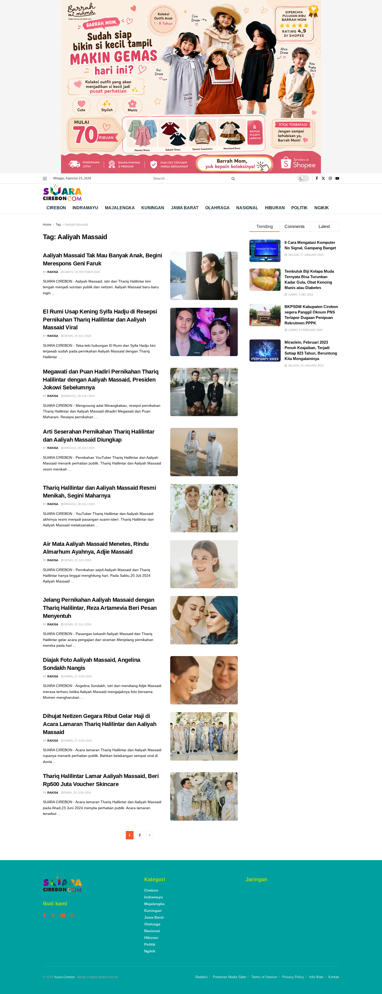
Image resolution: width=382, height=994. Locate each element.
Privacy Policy (293, 977)
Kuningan (152, 208)
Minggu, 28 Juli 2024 (79, 395)
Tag (58, 224)
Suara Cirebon (64, 977)
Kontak (333, 977)
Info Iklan (316, 977)
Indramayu (85, 208)
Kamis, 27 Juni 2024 (77, 676)
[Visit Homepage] (62, 193)
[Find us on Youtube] (337, 178)
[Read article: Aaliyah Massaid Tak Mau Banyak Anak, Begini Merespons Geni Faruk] (204, 276)
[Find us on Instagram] (330, 178)
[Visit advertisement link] (191, 86)
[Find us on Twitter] (323, 178)
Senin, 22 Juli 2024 (77, 560)
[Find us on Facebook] (317, 178)
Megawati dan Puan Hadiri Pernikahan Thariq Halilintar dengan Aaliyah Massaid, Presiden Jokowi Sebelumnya (101, 379)
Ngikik (321, 208)
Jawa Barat (185, 208)
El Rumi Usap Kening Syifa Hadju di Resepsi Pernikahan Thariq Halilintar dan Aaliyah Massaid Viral (100, 319)
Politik (299, 208)
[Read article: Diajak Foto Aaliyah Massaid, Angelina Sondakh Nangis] (204, 680)
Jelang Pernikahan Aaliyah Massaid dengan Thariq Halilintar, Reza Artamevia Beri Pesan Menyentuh (100, 608)
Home (47, 224)
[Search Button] (232, 178)
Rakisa (52, 271)
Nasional (247, 208)
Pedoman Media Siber (229, 977)
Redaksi (201, 977)
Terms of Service (264, 977)
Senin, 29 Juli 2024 (77, 335)
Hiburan (275, 208)
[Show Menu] (45, 178)
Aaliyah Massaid (76, 224)
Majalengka (120, 208)
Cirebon (56, 208)
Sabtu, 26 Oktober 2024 (81, 271)
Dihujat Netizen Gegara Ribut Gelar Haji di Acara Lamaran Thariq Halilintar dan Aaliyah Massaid (99, 724)
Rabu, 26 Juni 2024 (77, 792)
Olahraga (217, 208)
